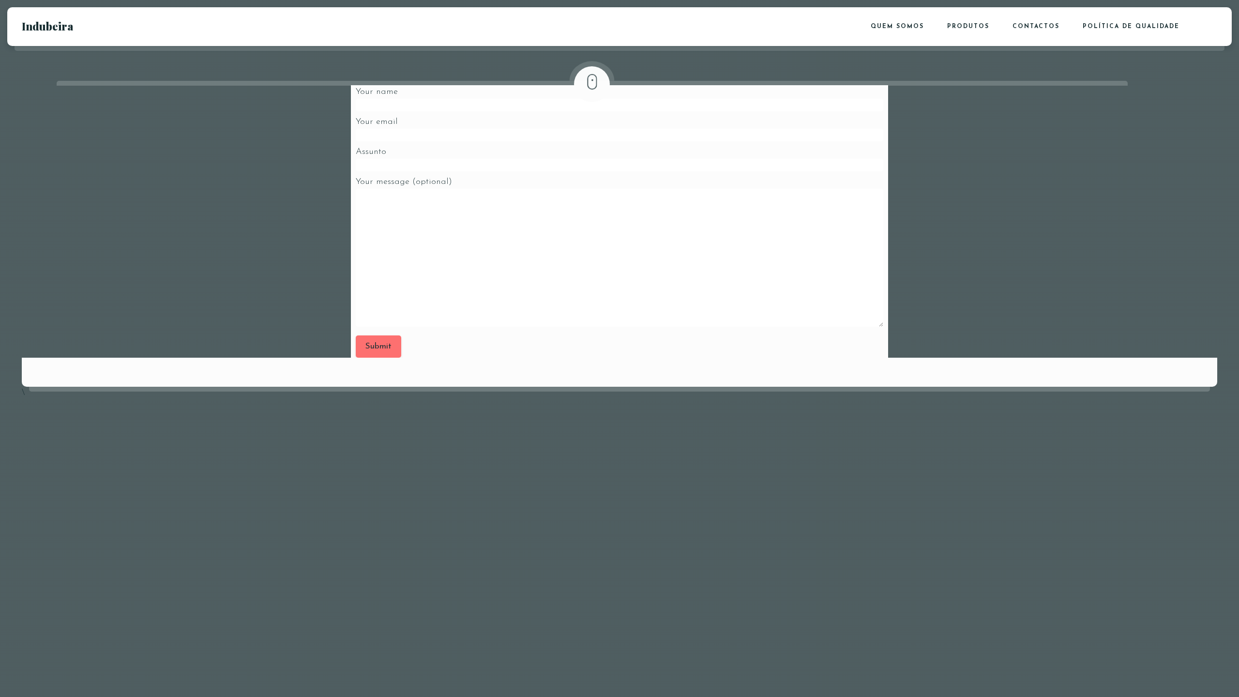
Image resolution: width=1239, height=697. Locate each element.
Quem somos (897, 27)
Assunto (371, 152)
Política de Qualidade (1131, 27)
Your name (377, 92)
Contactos (1035, 27)
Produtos (968, 27)
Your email (377, 122)
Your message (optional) (404, 182)
